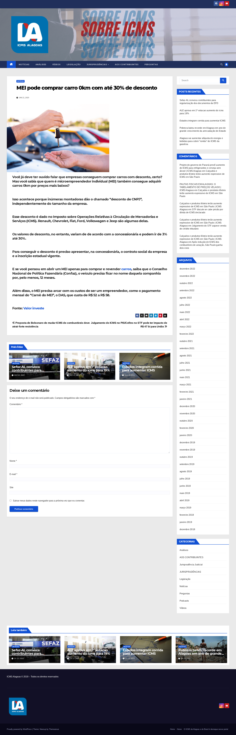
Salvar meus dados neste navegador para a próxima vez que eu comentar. (49, 501)
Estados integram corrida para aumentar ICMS (142, 368)
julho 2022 (185, 305)
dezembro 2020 (187, 406)
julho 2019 (185, 479)
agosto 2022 (186, 298)
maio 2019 (185, 493)
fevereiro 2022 (187, 334)
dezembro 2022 (187, 269)
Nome (13, 461)
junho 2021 (185, 370)
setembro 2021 (187, 348)
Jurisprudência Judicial (191, 564)
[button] (221, 64)
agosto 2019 (186, 471)
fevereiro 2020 (187, 428)
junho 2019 (185, 486)
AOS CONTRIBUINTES (191, 557)
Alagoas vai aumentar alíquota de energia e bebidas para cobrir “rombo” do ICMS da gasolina (201, 141)
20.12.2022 (19, 658)
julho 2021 (185, 363)
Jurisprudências (97, 64)
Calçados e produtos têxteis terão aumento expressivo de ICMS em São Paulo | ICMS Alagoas (201, 206)
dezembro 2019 (187, 442)
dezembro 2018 (187, 529)
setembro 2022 (187, 290)
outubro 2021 (186, 341)
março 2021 (185, 384)
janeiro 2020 (186, 435)
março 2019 (185, 507)
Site (11, 487)
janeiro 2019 (186, 522)
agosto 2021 (186, 355)
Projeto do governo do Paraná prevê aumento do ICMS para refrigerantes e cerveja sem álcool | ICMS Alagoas (202, 168)
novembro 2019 (187, 450)
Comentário (16, 404)
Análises (41, 64)
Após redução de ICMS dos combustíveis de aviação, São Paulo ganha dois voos (201, 245)
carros (126, 269)
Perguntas (151, 64)
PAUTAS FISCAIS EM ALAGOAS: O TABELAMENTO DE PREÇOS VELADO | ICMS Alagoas (200, 187)
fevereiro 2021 (187, 392)
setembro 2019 (187, 464)
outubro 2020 (186, 421)
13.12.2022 (130, 658)
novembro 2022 (187, 276)
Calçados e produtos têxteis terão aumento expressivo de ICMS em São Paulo (202, 174)
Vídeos (56, 64)
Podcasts (184, 601)
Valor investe (33, 308)
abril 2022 (185, 319)
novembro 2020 (187, 413)
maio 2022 (185, 312)
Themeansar (54, 729)
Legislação (74, 64)
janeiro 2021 (186, 399)
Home (172, 729)
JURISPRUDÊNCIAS (190, 572)
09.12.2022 (186, 658)
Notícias (24, 64)
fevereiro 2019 (187, 515)
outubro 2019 (186, 457)
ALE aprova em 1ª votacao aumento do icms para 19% (88, 368)
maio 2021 (185, 377)
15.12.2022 (75, 658)
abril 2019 (185, 500)
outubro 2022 (186, 283)
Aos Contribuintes (127, 64)
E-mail (13, 474)
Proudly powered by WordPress (19, 729)
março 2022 (185, 326)
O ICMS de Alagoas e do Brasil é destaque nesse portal (206, 729)
